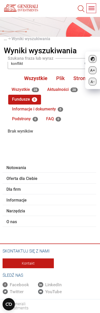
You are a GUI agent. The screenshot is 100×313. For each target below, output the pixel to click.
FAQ (52, 118)
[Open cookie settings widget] (9, 304)
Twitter (17, 291)
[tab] (49, 167)
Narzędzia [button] (15, 210)
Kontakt (28, 263)
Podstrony (24, 118)
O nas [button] (11, 221)
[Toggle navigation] (91, 8)
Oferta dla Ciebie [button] (21, 178)
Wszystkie (35, 78)
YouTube (53, 291)
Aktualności (61, 89)
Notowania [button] (16, 167)
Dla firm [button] (13, 189)
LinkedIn (53, 284)
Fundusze (23, 99)
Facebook (19, 284)
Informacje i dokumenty (36, 109)
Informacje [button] (16, 200)
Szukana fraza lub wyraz (30, 58)
